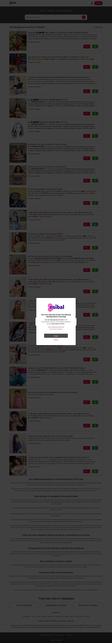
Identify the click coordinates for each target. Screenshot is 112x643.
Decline (56, 339)
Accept (56, 336)
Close (76, 317)
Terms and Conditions (56, 329)
